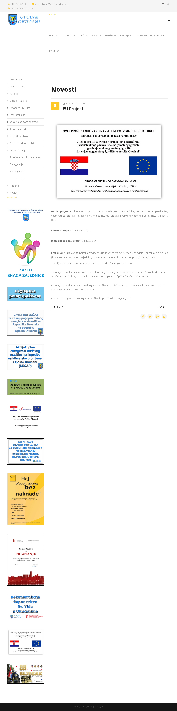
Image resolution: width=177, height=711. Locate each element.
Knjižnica (14, 185)
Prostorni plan (17, 114)
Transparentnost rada (148, 35)
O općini (68, 35)
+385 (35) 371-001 (19, 4)
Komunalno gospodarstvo (24, 122)
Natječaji (14, 93)
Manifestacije (17, 178)
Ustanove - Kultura (20, 107)
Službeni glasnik (18, 100)
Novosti (54, 35)
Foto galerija (16, 164)
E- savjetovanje (18, 150)
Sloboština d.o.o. (19, 136)
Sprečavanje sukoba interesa (26, 157)
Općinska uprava (89, 35)
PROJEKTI (14, 192)
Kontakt (54, 51)
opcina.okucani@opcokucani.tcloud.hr (51, 4)
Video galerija (17, 171)
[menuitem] (25, 79)
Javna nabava (17, 86)
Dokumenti (16, 79)
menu (52, 14)
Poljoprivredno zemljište (23, 143)
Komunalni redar (19, 129)
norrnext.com (12, 197)
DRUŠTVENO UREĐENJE (117, 35)
